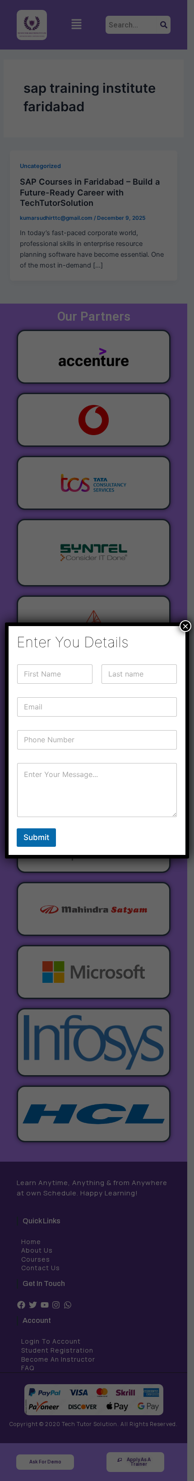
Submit (36, 837)
